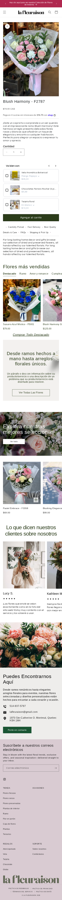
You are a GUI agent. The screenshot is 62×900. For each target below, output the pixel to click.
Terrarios (7, 834)
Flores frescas (9, 793)
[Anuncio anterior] (5, 3)
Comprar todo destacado (31, 334)
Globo (5, 869)
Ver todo (14, 441)
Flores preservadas (11, 803)
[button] (4, 12)
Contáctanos (38, 854)
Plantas (6, 829)
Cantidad (8, 146)
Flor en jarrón (9, 819)
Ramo (5, 814)
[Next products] (55, 166)
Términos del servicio (22, 891)
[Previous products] (49, 166)
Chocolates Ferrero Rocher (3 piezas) (39, 189)
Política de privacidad (43, 888)
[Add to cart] (36, 317)
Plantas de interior (11, 808)
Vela (5, 854)
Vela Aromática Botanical (35, 173)
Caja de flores (9, 824)
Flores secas (8, 798)
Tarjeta (6, 859)
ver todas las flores (31, 392)
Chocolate (7, 864)
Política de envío (44, 891)
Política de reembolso (19, 888)
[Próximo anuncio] (56, 3)
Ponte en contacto (17, 730)
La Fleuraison (29, 895)
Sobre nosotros (39, 849)
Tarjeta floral (28, 202)
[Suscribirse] (55, 768)
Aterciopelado (9, 849)
